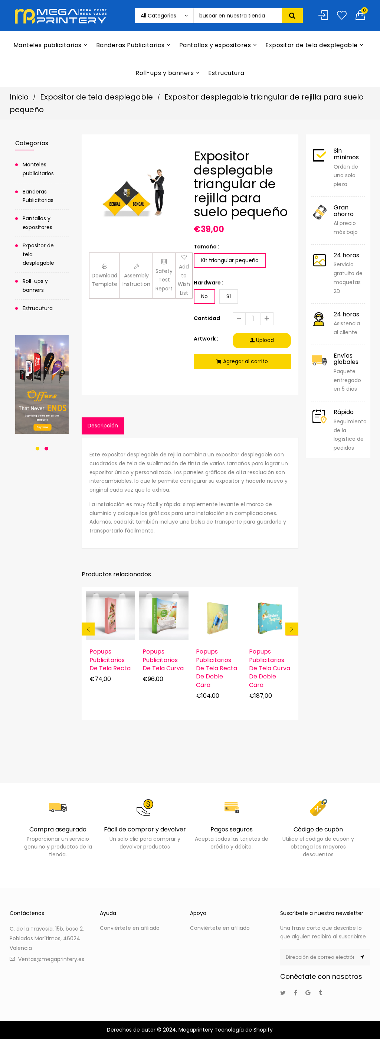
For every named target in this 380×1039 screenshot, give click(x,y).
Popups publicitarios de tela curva (163, 660)
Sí (228, 296)
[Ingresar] (323, 15)
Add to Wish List (184, 280)
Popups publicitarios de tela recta (110, 660)
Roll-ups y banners (35, 285)
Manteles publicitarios (38, 169)
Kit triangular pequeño (230, 260)
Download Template (104, 280)
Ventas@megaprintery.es (51, 959)
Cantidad (207, 318)
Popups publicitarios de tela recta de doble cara (216, 668)
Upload (264, 340)
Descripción (103, 425)
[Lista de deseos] (342, 15)
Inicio (19, 97)
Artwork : (206, 338)
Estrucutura (38, 308)
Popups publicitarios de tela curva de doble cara (269, 668)
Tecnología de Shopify (243, 1029)
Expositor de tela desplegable (96, 97)
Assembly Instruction (136, 280)
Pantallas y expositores (37, 223)
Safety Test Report (164, 280)
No (204, 296)
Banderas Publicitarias (38, 196)
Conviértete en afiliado (130, 928)
